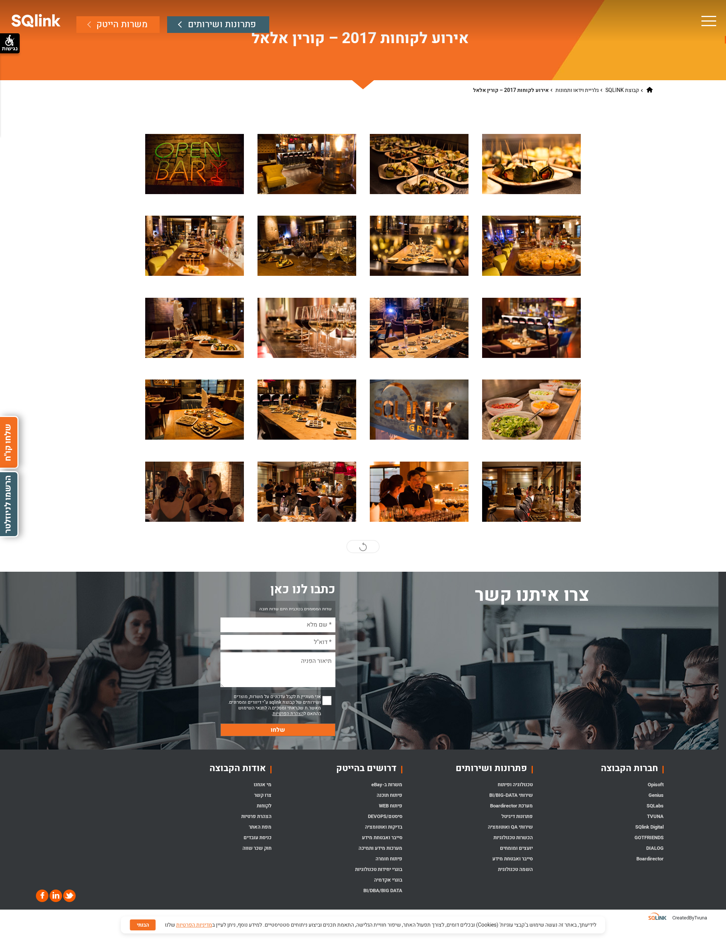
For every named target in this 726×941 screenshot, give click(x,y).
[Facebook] (42, 896)
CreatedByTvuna (689, 917)
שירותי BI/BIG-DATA (511, 795)
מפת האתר (260, 827)
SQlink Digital (649, 827)
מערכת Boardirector (511, 805)
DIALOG (654, 848)
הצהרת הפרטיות (288, 713)
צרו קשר (262, 795)
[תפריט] (708, 21)
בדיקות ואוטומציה (383, 827)
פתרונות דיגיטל (517, 816)
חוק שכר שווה (256, 848)
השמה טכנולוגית (515, 869)
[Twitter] (69, 896)
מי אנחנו (262, 784)
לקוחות (264, 805)
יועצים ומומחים (516, 848)
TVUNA (655, 816)
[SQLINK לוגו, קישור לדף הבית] (36, 21)
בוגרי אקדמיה (388, 879)
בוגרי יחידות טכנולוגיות (378, 869)
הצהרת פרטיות (256, 816)
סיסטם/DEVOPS (385, 816)
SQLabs (655, 805)
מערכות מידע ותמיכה (380, 848)
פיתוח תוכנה (389, 795)
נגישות (10, 48)
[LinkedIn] (55, 896)
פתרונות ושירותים (222, 24)
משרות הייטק (121, 24)
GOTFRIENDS (648, 837)
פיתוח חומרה (388, 858)
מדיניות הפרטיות (194, 925)
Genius (655, 795)
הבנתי (143, 925)
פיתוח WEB (390, 805)
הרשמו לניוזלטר (8, 504)
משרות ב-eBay (386, 784)
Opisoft (655, 784)
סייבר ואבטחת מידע (512, 858)
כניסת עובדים (257, 837)
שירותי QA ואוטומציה (510, 827)
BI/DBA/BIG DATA (382, 890)
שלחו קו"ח (8, 442)
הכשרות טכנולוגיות (513, 837)
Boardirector (649, 858)
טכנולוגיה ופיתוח (515, 784)
